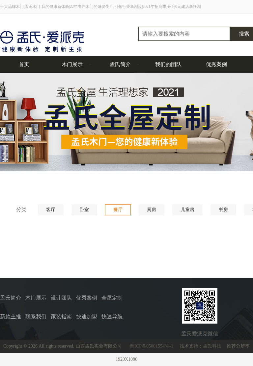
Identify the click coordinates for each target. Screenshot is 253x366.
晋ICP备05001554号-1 (151, 346)
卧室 (84, 209)
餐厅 (118, 209)
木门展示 (72, 64)
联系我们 (35, 316)
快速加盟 (86, 316)
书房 (223, 209)
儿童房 (187, 209)
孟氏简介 (120, 64)
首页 (24, 64)
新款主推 (10, 316)
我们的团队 (168, 64)
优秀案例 (216, 64)
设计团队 (61, 298)
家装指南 (61, 316)
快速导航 (112, 316)
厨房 (151, 209)
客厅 (50, 209)
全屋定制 (112, 298)
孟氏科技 (212, 346)
